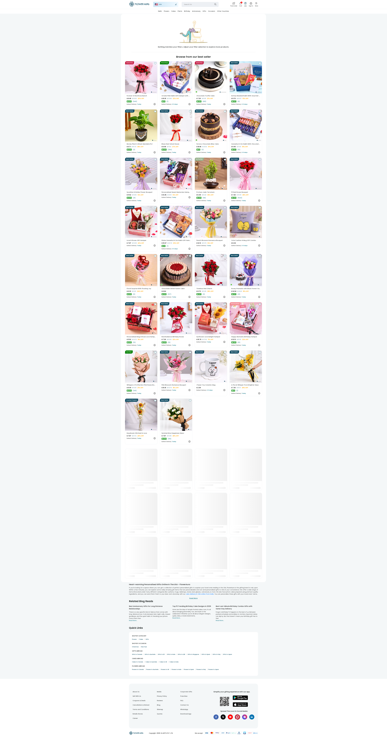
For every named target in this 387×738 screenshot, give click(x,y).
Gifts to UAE (181, 654)
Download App (185, 714)
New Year (144, 647)
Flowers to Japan (213, 669)
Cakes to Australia (151, 662)
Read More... (133, 620)
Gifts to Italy (217, 654)
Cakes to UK (163, 662)
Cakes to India (174, 662)
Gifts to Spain (206, 654)
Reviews (160, 701)
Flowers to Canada (138, 669)
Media (159, 692)
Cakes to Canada (137, 662)
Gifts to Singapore (193, 654)
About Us (136, 692)
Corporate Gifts (186, 692)
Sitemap (160, 709)
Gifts (147, 639)
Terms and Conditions (141, 709)
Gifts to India (171, 654)
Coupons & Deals (139, 701)
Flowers (134, 639)
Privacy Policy (162, 696)
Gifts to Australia (150, 654)
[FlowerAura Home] (139, 4)
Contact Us (184, 705)
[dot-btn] (152, 140)
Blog (158, 705)
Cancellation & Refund (141, 705)
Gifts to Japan (227, 654)
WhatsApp (184, 709)
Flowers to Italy (201, 669)
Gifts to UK (161, 654)
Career (135, 718)
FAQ (181, 701)
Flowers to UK (165, 669)
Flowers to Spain (189, 669)
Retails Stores (138, 714)
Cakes (141, 639)
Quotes (159, 714)
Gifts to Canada (137, 654)
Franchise (183, 696)
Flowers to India (176, 669)
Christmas (135, 647)
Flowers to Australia (152, 669)
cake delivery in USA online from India (200, 594)
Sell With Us (137, 696)
